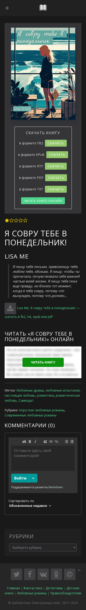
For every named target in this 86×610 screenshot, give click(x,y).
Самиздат (26, 400)
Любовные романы (32, 593)
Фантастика (32, 588)
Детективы (54, 588)
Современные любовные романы (30, 415)
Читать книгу (43, 362)
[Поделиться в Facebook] (30, 574)
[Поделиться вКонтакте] (43, 574)
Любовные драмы (30, 390)
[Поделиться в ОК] (56, 574)
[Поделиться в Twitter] (16, 574)
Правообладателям (65, 593)
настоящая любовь (20, 395)
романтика (45, 395)
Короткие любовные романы (41, 410)
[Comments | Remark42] (43, 473)
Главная (13, 588)
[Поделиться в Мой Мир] (69, 574)
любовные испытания (63, 390)
